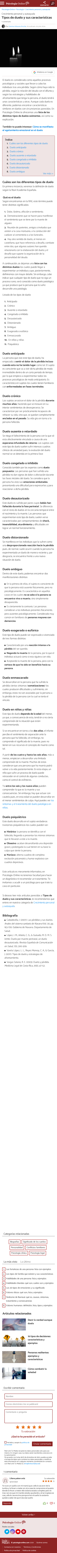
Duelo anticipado (18, 148)
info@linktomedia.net (32, 1463)
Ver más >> (48, 174)
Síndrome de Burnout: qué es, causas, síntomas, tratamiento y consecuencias (27, 1299)
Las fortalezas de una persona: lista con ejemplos (28, 1269)
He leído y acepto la (16, 1444)
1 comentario (6, 22)
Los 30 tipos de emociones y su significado (25, 1288)
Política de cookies (29, 1551)
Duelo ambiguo (17, 172)
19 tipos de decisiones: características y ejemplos (39, 1340)
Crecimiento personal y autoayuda (37, 9)
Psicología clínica (19, 1253)
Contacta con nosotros (12, 1547)
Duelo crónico (16, 152)
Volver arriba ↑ (28, 1515)
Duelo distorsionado (19, 168)
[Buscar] (53, 3)
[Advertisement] (28, 1100)
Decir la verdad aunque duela (40, 1321)
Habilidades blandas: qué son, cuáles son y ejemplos (30, 1283)
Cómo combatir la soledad (37, 1370)
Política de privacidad (12, 1551)
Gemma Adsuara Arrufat (17, 26)
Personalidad (17, 1247)
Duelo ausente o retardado (23, 156)
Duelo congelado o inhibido (23, 160)
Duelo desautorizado (20, 164)
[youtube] (17, 1531)
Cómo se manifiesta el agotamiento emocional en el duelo (27, 128)
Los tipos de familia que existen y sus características (29, 1274)
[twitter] (6, 1531)
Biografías (14, 1242)
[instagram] (12, 1531)
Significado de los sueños (34, 1242)
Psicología (20, 9)
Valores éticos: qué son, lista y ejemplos (24, 1292)
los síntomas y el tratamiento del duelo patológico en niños (28, 804)
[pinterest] (23, 1531)
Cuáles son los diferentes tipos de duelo (28, 144)
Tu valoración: (28, 1431)
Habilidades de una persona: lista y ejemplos (26, 1278)
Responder (7, 1503)
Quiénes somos (41, 1543)
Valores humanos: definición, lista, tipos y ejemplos (29, 1305)
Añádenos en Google (44, 72)
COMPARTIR (44, 5)
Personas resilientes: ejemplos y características (38, 1356)
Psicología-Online (8, 9)
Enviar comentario (42, 1444)
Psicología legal (37, 1253)
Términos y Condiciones (32, 1547)
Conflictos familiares (36, 1247)
